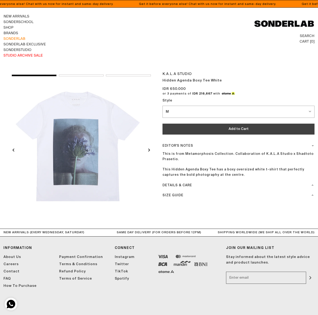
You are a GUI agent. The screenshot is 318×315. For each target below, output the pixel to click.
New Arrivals (16, 16)
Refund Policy (72, 271)
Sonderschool (18, 22)
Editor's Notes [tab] (177, 145)
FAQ (7, 278)
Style (167, 100)
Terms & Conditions (78, 264)
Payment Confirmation (81, 257)
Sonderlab (14, 39)
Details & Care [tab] (177, 185)
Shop (8, 27)
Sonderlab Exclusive (24, 44)
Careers (11, 264)
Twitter (122, 264)
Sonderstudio (17, 50)
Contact (11, 271)
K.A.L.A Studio (177, 74)
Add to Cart (239, 129)
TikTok (121, 271)
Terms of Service (75, 278)
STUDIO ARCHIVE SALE (23, 55)
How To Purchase (20, 286)
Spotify (122, 278)
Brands (10, 33)
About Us (12, 257)
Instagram (125, 257)
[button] (34, 75)
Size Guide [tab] (172, 195)
